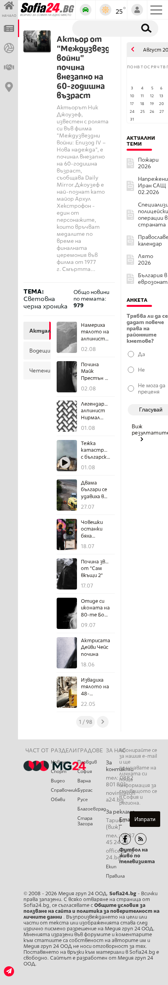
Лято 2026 (145, 259)
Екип (111, 866)
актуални (39, 331)
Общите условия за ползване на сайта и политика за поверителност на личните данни (91, 911)
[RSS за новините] (141, 839)
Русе (82, 799)
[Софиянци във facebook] (125, 839)
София (84, 771)
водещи (39, 350)
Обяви (58, 799)
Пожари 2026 (148, 163)
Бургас (85, 790)
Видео (58, 781)
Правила (115, 876)
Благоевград (91, 809)
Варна (84, 781)
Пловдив (87, 762)
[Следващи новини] (103, 722)
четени (39, 370)
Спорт (58, 771)
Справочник (64, 790)
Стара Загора (85, 821)
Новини (59, 762)
